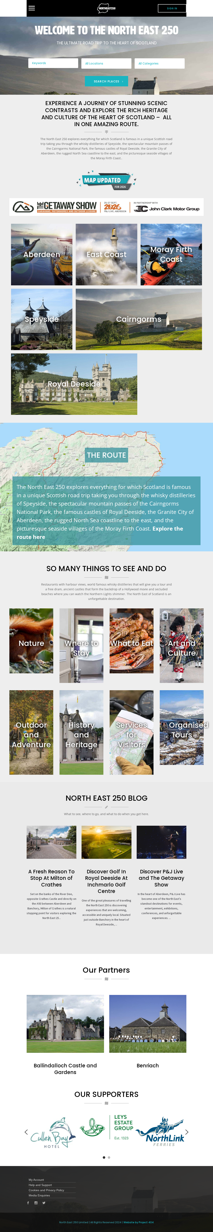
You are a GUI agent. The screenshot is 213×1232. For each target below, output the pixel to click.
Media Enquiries (39, 1195)
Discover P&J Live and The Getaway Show (161, 878)
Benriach (148, 1065)
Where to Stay (81, 648)
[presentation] (26, 1132)
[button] (104, 1157)
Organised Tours (188, 730)
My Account (36, 1179)
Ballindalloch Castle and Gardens (65, 1068)
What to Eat (131, 643)
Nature (31, 643)
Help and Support (40, 1185)
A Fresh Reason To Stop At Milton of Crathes (51, 878)
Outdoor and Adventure (31, 735)
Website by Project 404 (139, 1222)
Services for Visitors (131, 735)
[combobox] (106, 63)
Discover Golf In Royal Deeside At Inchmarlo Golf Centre (106, 881)
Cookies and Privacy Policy (46, 1190)
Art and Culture (182, 648)
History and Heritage (82, 735)
